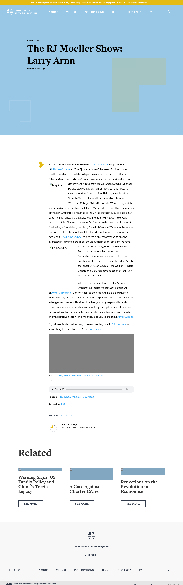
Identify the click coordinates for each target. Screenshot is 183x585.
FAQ (151, 12)
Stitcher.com (119, 324)
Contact (134, 12)
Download (88, 375)
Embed (100, 375)
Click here (130, 2)
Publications (94, 12)
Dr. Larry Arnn (100, 164)
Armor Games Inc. (61, 293)
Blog (115, 12)
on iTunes (95, 329)
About (53, 12)
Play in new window (70, 375)
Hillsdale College (60, 169)
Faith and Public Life (36, 69)
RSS (63, 404)
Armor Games (125, 317)
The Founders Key (71, 237)
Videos (71, 12)
